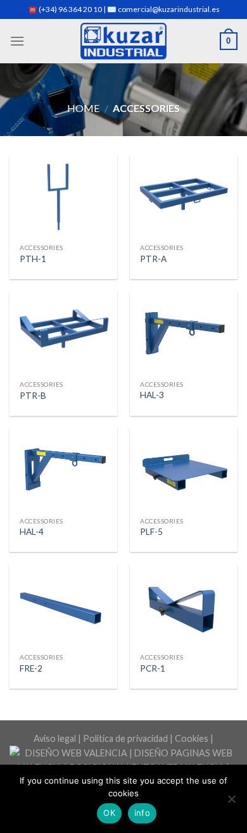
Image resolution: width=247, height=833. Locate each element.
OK (109, 813)
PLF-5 (151, 532)
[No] (231, 802)
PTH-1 (33, 259)
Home (83, 108)
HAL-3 (152, 395)
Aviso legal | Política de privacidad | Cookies (121, 738)
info (142, 813)
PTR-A (153, 259)
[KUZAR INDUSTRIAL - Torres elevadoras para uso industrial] (124, 41)
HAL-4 (32, 532)
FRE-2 (31, 668)
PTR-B (33, 396)
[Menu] (17, 40)
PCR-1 (152, 668)
